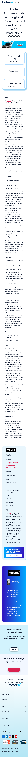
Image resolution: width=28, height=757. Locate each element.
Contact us (15, 670)
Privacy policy (5, 748)
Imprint (16, 748)
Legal (11, 748)
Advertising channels (11, 465)
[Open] (18, 2)
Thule (9, 101)
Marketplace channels (11, 467)
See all (14, 649)
